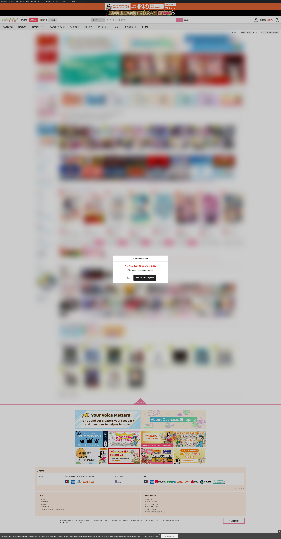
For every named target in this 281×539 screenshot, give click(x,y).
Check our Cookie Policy (151, 536)
